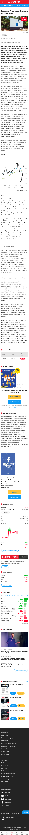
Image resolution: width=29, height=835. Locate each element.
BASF (2, 604)
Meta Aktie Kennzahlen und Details (10, 550)
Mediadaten (4, 732)
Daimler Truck (4, 608)
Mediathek (4, 762)
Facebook (4, 35)
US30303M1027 (10, 509)
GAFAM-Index (19, 252)
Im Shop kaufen (14, 401)
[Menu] (27, 2)
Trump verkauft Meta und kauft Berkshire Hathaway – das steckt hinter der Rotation (13, 658)
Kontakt (7, 792)
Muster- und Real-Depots (8, 773)
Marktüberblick (5, 771)
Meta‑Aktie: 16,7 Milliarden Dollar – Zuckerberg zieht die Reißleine (14, 652)
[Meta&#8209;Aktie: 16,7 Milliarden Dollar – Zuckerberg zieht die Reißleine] (14, 639)
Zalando (3, 601)
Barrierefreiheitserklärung (8, 743)
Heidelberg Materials (6, 618)
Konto (15, 407)
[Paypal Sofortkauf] (14, 492)
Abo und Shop (5, 779)
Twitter (7, 805)
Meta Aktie (3, 507)
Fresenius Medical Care (7, 611)
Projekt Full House (15, 697)
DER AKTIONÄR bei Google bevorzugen (10, 42)
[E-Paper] (12, 833)
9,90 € (13, 693)
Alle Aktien (4, 760)
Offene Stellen (5, 751)
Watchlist (6, 512)
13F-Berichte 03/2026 (16, 710)
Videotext (4, 748)
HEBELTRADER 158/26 (16, 684)
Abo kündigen (5, 754)
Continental (4, 599)
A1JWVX (3, 509)
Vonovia (3, 616)
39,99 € (13, 705)
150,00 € (13, 718)
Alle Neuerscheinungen (24, 681)
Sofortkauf (17, 396)
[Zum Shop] (7, 833)
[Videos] (2, 833)
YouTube (7, 796)
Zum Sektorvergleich (7, 585)
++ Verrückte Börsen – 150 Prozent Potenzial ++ (14, 5)
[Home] (17, 833)
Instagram (8, 799)
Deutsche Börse (5, 613)
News (13, 608)
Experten (4, 768)
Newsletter (4, 765)
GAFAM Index (19, 561)
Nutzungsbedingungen (7, 738)
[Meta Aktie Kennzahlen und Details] (14, 532)
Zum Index (5, 566)
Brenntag (3, 606)
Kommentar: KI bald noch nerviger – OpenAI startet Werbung (13, 665)
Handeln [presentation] (25, 812)
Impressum (4, 735)
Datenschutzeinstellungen (8, 746)
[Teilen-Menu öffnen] (22, 833)
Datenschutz (4, 740)
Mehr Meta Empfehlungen (21, 670)
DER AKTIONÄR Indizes (7, 776)
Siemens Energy (5, 620)
